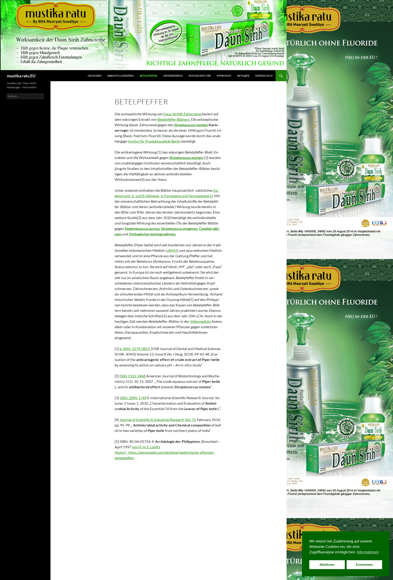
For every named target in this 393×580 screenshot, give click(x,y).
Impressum (224, 75)
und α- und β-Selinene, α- (143, 196)
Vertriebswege (173, 75)
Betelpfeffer (148, 75)
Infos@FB (243, 75)
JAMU (172, 250)
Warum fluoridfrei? (120, 75)
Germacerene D (200, 196)
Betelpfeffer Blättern (173, 119)
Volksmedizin (200, 321)
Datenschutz (264, 75)
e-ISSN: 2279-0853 (135, 348)
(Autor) (121, 452)
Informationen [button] (368, 552)
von (135, 447)
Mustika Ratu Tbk (200, 75)
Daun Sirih (94, 75)
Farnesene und (176, 196)
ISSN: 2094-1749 (133, 398)
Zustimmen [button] (364, 564)
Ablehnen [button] (327, 564)
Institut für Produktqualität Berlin (154, 141)
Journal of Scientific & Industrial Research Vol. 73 (158, 419)
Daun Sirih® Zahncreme (182, 114)
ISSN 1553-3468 (133, 376)
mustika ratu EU (21, 75)
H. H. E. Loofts (149, 447)
